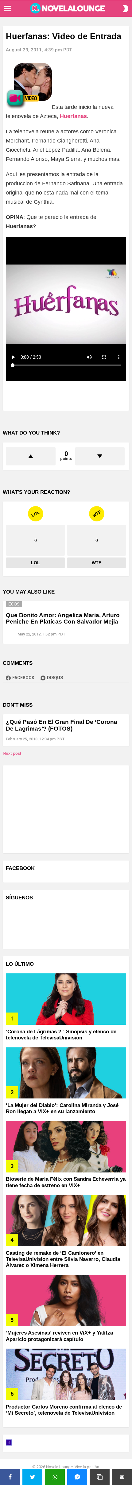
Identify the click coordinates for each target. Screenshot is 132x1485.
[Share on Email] (122, 1477)
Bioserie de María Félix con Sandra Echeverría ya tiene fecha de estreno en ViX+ (66, 1182)
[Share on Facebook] (10, 1477)
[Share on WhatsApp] (55, 1477)
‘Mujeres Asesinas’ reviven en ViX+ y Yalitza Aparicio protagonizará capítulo (59, 1336)
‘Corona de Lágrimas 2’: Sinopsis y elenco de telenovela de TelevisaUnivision (61, 1035)
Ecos (14, 604)
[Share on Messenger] (77, 1477)
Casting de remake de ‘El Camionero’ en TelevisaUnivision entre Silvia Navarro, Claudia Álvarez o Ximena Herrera (63, 1259)
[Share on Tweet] (32, 1477)
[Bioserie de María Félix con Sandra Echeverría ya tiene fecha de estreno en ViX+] (66, 1146)
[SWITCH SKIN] (125, 8)
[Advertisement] (52, 808)
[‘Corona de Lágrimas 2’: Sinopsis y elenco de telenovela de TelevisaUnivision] (66, 999)
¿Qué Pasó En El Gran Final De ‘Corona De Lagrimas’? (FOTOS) (61, 725)
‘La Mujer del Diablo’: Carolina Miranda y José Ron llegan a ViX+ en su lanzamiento (62, 1108)
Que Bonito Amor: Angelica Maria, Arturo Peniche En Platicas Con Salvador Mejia (63, 618)
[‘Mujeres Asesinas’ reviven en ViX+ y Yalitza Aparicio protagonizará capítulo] (66, 1300)
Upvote (31, 456)
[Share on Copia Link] (100, 1477)
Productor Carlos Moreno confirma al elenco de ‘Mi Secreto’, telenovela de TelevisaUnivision (64, 1410)
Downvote (100, 456)
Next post (12, 753)
